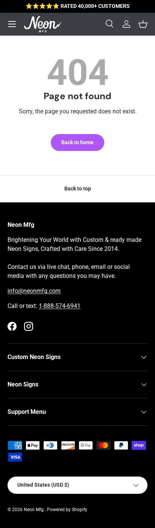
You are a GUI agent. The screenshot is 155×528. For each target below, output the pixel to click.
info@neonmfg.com (34, 290)
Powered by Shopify (67, 509)
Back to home (77, 142)
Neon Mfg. (34, 509)
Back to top (77, 189)
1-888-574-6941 (60, 305)
